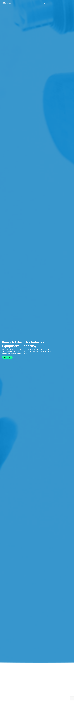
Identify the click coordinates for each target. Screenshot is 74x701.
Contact (70, 3)
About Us (59, 3)
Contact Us (7, 357)
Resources (65, 3)
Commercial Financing (51, 3)
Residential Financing (40, 3)
